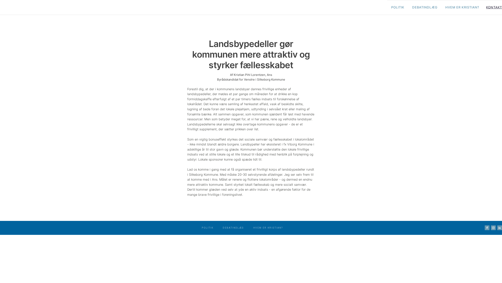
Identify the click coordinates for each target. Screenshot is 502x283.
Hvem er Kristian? (462, 7)
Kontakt (494, 7)
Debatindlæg (424, 7)
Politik (397, 7)
